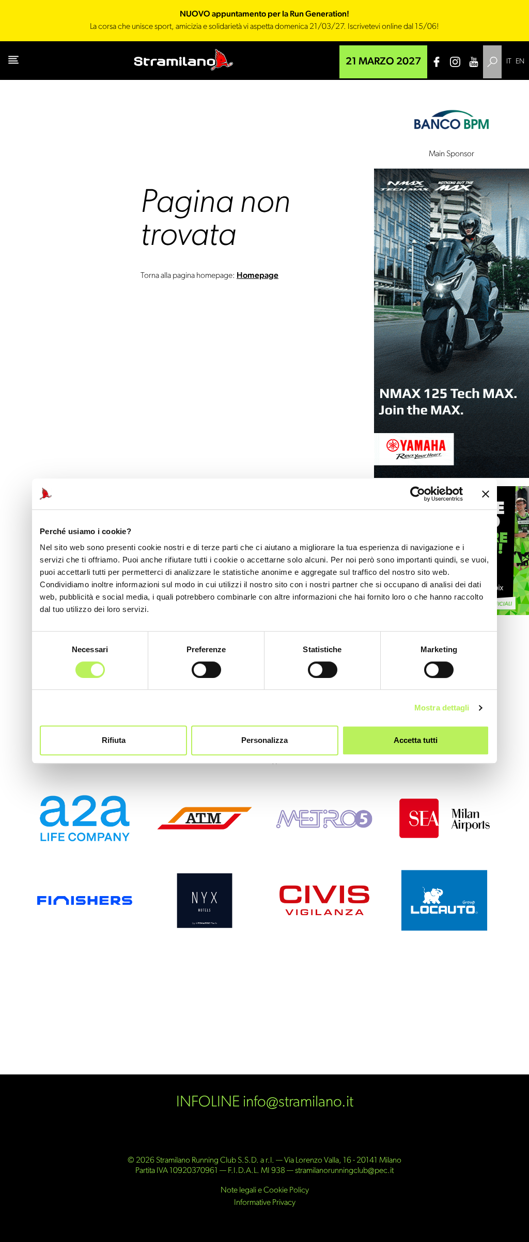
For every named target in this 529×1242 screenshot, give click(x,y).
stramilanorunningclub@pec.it (344, 1171)
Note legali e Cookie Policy (265, 1190)
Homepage (257, 276)
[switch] (206, 669)
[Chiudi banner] (485, 494)
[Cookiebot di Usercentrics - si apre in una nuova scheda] (417, 494)
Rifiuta (114, 740)
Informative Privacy (264, 1203)
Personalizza (264, 740)
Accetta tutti (416, 740)
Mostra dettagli (442, 707)
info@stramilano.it (298, 1103)
